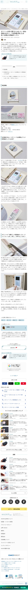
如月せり (25, 445)
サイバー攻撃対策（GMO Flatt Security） (7, 569)
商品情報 (5, 69)
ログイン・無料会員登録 (14, 509)
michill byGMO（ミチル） (5, 8)
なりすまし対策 (17, 569)
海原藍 (5, 39)
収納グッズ (15, 320)
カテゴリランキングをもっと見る (14, 449)
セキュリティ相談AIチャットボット (6, 564)
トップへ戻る (13, 375)
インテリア (20, 160)
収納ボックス (15, 124)
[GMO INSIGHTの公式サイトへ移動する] (14, 554)
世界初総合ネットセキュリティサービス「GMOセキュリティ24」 (11, 561)
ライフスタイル (14, 8)
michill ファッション (23, 482)
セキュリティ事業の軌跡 (5, 570)
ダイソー (10, 131)
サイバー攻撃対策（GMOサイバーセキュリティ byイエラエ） (10, 567)
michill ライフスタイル (23, 418)
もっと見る (14, 493)
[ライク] (26, 1)
